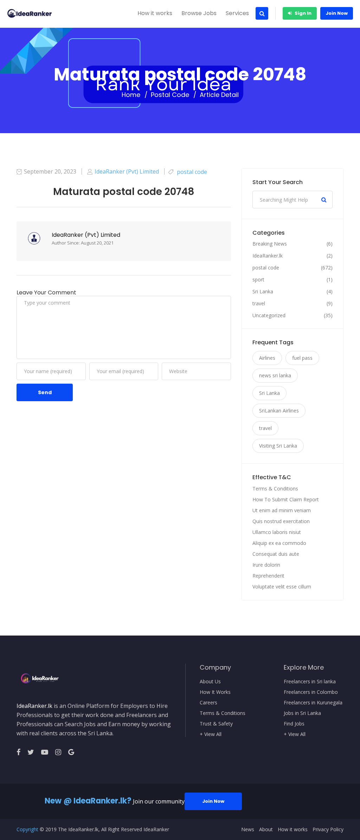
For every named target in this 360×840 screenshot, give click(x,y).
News (247, 829)
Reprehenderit (268, 575)
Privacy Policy (328, 829)
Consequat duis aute (275, 554)
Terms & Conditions (275, 488)
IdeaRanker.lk (267, 255)
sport (258, 279)
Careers (208, 702)
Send (45, 392)
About (266, 829)
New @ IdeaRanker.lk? (88, 800)
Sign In (302, 13)
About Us (210, 681)
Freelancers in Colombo (311, 692)
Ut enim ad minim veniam (281, 510)
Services (237, 13)
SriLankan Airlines (279, 410)
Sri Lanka (262, 291)
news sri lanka (275, 375)
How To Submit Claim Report (285, 499)
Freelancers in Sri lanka (310, 681)
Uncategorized (268, 315)
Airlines (267, 357)
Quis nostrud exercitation (281, 521)
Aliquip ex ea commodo (279, 543)
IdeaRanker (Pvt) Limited (86, 235)
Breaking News (269, 243)
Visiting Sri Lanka (278, 445)
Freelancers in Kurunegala (313, 702)
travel (258, 303)
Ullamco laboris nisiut (276, 532)
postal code (170, 95)
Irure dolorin (266, 564)
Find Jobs (294, 724)
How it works (154, 13)
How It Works (215, 692)
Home (131, 95)
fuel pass (302, 357)
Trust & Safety (216, 724)
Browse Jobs (199, 13)
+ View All (210, 734)
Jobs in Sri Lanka (302, 713)
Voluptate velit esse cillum (281, 586)
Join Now (337, 13)
